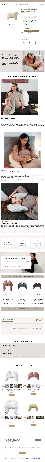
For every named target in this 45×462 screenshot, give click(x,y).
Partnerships (38, 447)
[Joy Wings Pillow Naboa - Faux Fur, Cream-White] (22, 150)
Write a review (7, 321)
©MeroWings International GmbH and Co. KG (22, 456)
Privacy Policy (7, 447)
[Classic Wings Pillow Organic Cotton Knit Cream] (19, 97)
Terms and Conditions (25, 447)
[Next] (16, 24)
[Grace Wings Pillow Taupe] (37, 285)
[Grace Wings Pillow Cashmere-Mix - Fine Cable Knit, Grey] (19, 201)
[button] (22, 18)
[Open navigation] (2, 4)
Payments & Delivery (18, 447)
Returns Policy (12, 447)
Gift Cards (33, 447)
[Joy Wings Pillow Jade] (22, 285)
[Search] (4, 4)
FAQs (30, 447)
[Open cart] (42, 4)
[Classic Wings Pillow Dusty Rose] (7, 285)
